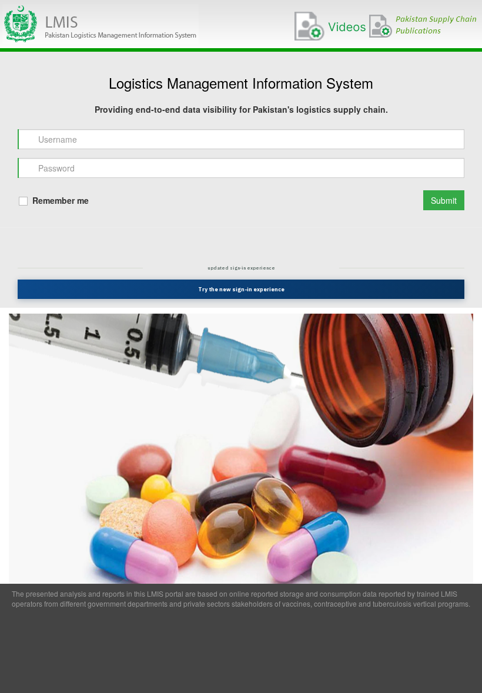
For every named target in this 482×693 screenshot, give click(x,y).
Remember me (59, 200)
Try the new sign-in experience (241, 289)
